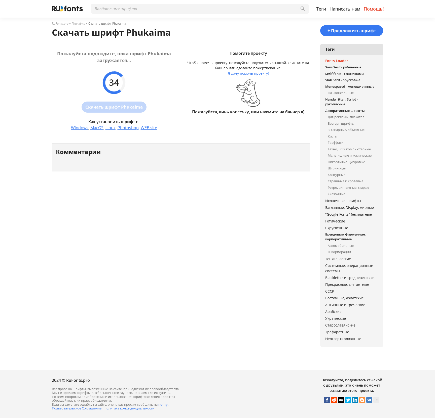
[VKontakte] (369, 400)
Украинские (335, 318)
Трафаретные (337, 332)
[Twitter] (348, 400)
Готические (335, 221)
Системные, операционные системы (349, 268)
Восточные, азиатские (344, 298)
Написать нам (345, 9)
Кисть (332, 136)
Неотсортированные (343, 338)
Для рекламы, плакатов (346, 117)
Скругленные (336, 227)
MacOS (96, 127)
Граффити (335, 142)
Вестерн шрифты (341, 123)
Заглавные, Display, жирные (349, 207)
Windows (79, 127)
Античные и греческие (345, 304)
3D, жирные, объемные (346, 129)
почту (163, 404)
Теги (321, 9)
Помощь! (374, 9)
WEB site (149, 127)
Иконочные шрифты (343, 200)
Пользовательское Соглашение (76, 408)
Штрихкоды (337, 168)
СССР (329, 291)
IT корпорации (339, 252)
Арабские (333, 311)
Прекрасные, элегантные (347, 284)
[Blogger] (362, 400)
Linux (110, 127)
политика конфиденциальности (129, 408)
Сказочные (336, 194)
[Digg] (341, 400)
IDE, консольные (341, 92)
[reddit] (334, 400)
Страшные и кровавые (345, 181)
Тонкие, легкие (338, 258)
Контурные (336, 174)
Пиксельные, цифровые (346, 162)
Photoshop (128, 127)
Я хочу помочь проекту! (248, 73)
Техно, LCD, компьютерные (349, 149)
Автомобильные (341, 245)
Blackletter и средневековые (349, 277)
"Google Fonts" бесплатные (348, 214)
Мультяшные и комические (350, 155)
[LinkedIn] (355, 400)
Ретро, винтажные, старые (348, 187)
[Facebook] (327, 400)
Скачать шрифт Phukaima (114, 107)
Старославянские (340, 325)
